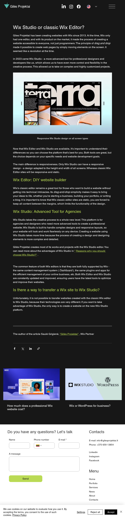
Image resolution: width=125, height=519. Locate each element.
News (92, 491)
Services (93, 487)
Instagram (94, 456)
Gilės (20, 6)
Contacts (93, 499)
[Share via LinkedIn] (30, 348)
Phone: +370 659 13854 (101, 444)
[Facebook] (78, 6)
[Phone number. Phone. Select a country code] (39, 445)
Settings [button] (81, 512)
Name (12, 439)
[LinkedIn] (63, 6)
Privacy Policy (19, 515)
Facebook (94, 460)
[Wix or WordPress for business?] (93, 384)
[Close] (121, 511)
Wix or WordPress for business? (90, 405)
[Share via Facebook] (14, 348)
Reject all (95, 512)
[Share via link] (38, 348)
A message (15, 453)
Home (92, 479)
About (92, 495)
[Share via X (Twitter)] (22, 348)
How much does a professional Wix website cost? (30, 407)
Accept (110, 512)
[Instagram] (71, 6)
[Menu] (112, 6)
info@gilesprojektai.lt (107, 440)
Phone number (41, 439)
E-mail (63, 439)
